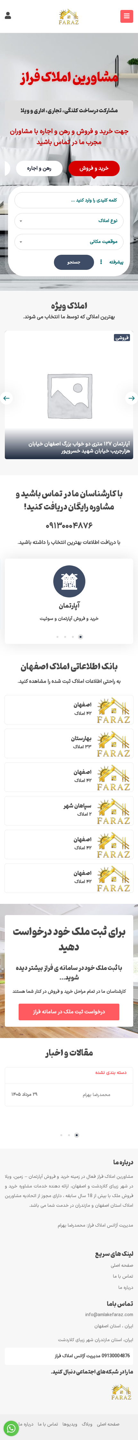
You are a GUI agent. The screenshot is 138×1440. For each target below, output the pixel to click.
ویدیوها (70, 1424)
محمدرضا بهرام (96, 1095)
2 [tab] (73, 637)
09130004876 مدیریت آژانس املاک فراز (92, 1356)
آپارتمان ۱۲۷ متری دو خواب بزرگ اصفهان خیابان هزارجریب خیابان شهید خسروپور (79, 447)
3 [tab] (65, 637)
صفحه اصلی (122, 1265)
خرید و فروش (94, 168)
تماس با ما (123, 1276)
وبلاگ (87, 1424)
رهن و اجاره (39, 168)
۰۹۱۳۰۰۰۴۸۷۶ (69, 526)
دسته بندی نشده (110, 1072)
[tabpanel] (69, 594)
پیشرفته (116, 262)
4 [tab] (57, 637)
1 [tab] (81, 637)
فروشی (122, 338)
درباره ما (125, 1287)
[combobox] (69, 221)
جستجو (74, 262)
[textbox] (69, 221)
